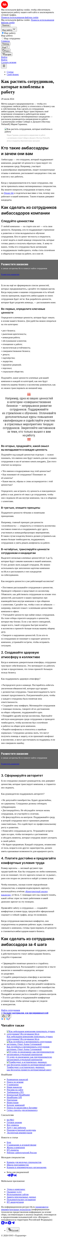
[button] (4, 57)
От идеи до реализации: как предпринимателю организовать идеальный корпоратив (29, 1058)
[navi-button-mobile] (4, 66)
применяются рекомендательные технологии (24, 1208)
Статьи (10, 72)
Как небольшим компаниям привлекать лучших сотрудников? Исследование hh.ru (30, 1037)
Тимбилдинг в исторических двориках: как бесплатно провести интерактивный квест (29, 1068)
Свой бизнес (13, 74)
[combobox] (13, 1229)
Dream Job (9, 193)
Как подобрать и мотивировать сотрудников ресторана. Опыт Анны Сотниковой (28, 1048)
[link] (6, 50)
